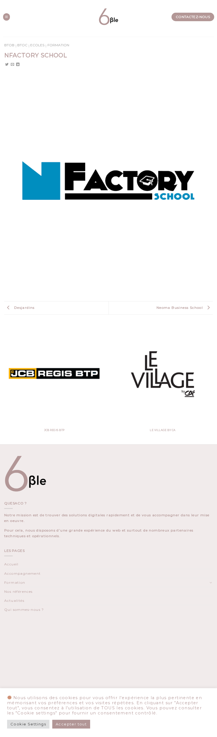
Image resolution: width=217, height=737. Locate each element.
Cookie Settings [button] (28, 724)
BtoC (22, 45)
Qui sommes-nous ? (24, 609)
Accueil (11, 564)
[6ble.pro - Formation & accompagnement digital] (108, 17)
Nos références (18, 591)
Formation (58, 45)
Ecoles (37, 45)
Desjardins (23, 307)
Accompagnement (22, 573)
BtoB (9, 45)
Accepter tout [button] (71, 724)
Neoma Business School (180, 307)
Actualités (14, 600)
